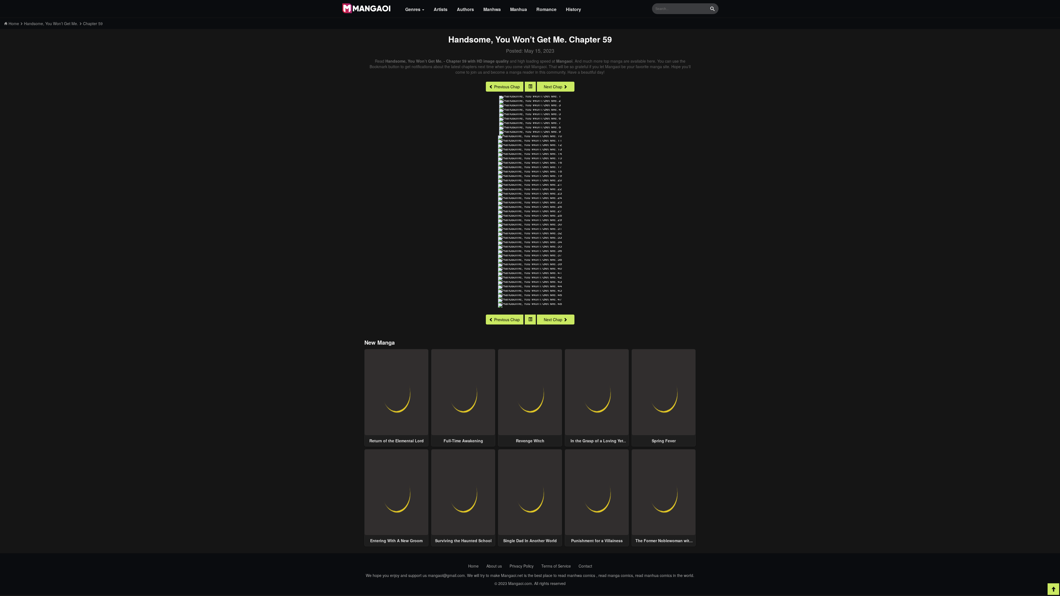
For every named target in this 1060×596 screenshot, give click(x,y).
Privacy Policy (522, 566)
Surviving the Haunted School (463, 540)
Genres (413, 9)
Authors (465, 9)
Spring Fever (664, 440)
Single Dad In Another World (530, 540)
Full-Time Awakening (463, 440)
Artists (440, 9)
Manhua (518, 9)
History (573, 9)
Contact (585, 566)
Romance (546, 9)
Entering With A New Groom (396, 540)
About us (494, 566)
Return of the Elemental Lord (396, 440)
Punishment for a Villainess (597, 540)
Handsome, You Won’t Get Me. (507, 39)
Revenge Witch (530, 440)
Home (473, 566)
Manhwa (492, 9)
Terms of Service (556, 566)
